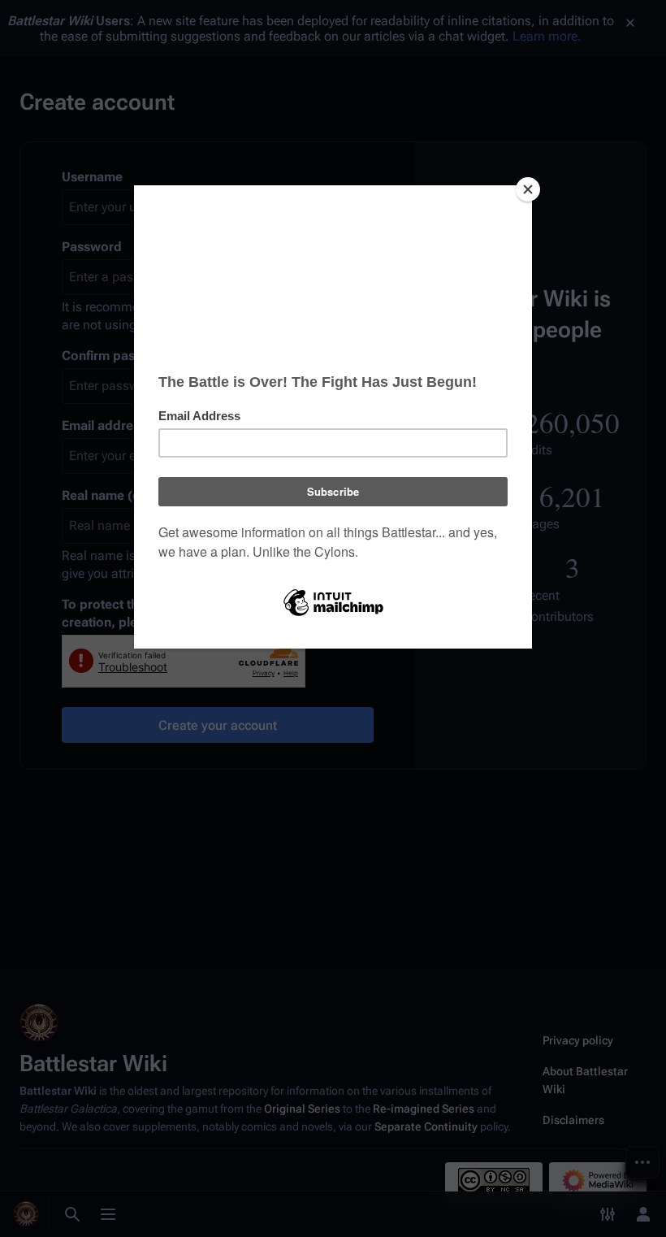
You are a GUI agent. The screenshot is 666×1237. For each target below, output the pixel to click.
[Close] (528, 189)
